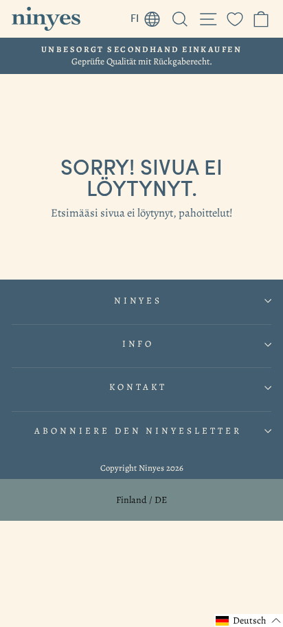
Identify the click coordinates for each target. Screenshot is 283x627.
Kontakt (138, 387)
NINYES (138, 301)
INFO (138, 344)
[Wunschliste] (235, 19)
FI (149, 15)
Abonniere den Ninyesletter (138, 431)
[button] (248, 620)
